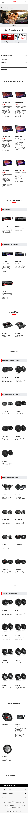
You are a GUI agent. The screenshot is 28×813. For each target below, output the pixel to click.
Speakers (3, 66)
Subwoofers (4, 69)
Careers (19, 807)
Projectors (4, 797)
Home (2, 5)
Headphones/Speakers (7, 793)
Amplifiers (3, 62)
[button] (12, 25)
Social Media (7, 802)
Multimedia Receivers (6, 55)
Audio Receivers (5, 59)
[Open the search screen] (25, 2)
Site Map (6, 805)
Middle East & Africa (19, 802)
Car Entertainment (6, 789)
